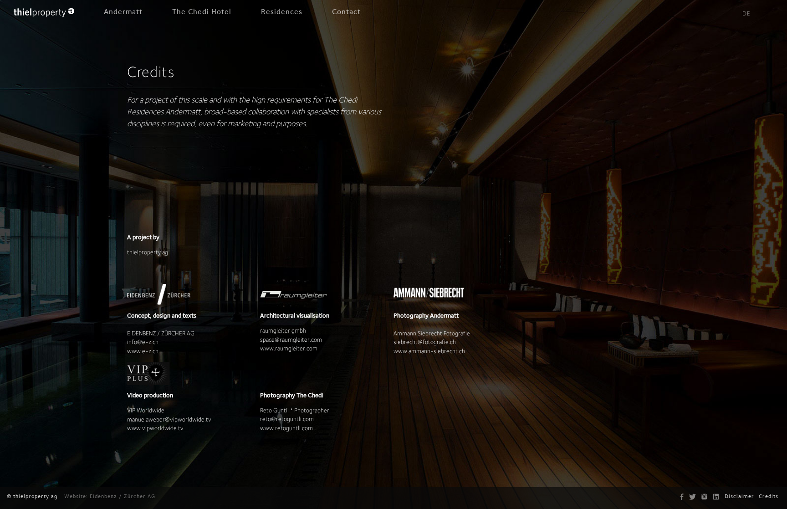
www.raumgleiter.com (288, 348)
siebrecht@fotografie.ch (425, 341)
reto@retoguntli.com (287, 418)
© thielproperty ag (32, 496)
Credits (768, 496)
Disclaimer (739, 496)
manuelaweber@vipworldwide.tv (169, 419)
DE (746, 13)
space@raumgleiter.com (291, 339)
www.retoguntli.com (286, 428)
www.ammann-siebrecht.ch (429, 351)
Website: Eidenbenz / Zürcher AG (109, 496)
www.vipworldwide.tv (155, 428)
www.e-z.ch (142, 351)
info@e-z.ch (142, 341)
